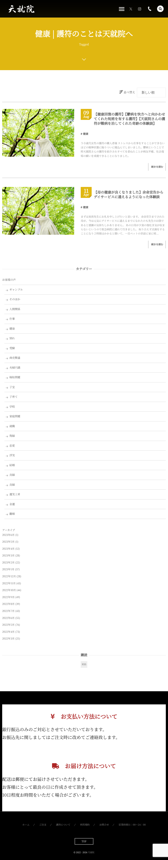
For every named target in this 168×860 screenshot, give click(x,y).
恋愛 (12, 446)
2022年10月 (9, 590)
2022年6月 (8, 618)
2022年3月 (8, 638)
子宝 (12, 387)
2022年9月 (8, 597)
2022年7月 (8, 611)
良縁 (12, 475)
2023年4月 (8, 549)
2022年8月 (8, 604)
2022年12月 (9, 576)
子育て (13, 397)
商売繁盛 (14, 358)
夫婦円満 (14, 368)
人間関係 (14, 309)
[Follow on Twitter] (131, 8)
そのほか (14, 299)
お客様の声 (9, 280)
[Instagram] (139, 8)
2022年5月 (8, 625)
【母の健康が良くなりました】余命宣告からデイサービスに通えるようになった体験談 (128, 194)
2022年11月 (9, 583)
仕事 (12, 319)
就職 (12, 426)
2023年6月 (8, 535)
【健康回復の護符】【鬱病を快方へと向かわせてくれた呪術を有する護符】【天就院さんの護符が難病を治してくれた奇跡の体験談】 (129, 119)
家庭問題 (14, 416)
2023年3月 (8, 555)
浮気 (12, 455)
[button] (160, 8)
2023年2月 (8, 562)
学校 (12, 407)
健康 (85, 134)
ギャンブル (16, 289)
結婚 (12, 465)
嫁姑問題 (14, 377)
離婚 (12, 514)
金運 (12, 504)
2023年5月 (8, 542)
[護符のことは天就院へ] (21, 9)
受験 (12, 348)
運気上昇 (14, 494)
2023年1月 (8, 569)
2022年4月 (8, 632)
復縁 (12, 436)
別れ (12, 338)
